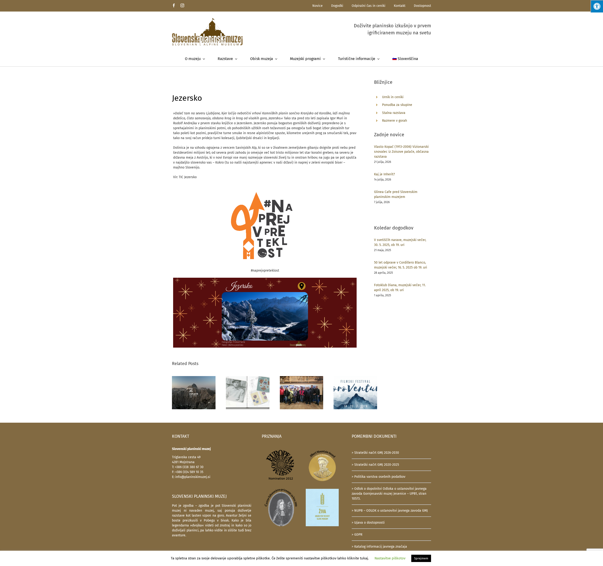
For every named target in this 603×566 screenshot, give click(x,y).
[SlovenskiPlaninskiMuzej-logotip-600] (207, 19)
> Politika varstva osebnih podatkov (378, 477)
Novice (317, 6)
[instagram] (182, 5)
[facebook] (174, 5)
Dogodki (337, 6)
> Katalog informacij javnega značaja (379, 547)
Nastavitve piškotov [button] (390, 558)
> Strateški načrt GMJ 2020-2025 (375, 465)
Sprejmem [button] (421, 558)
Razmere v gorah (394, 121)
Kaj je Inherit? (384, 174)
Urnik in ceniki (392, 97)
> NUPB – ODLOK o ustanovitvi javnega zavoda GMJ (390, 511)
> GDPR (357, 535)
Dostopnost (422, 6)
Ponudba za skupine (397, 105)
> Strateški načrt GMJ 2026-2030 (375, 453)
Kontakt (399, 6)
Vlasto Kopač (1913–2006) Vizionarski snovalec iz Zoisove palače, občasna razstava (401, 152)
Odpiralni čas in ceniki (368, 6)
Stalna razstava (393, 113)
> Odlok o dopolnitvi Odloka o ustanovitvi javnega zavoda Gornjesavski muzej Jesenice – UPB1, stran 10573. (389, 494)
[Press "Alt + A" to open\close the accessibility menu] (597, 6)
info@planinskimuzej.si (192, 477)
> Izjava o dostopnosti (368, 523)
